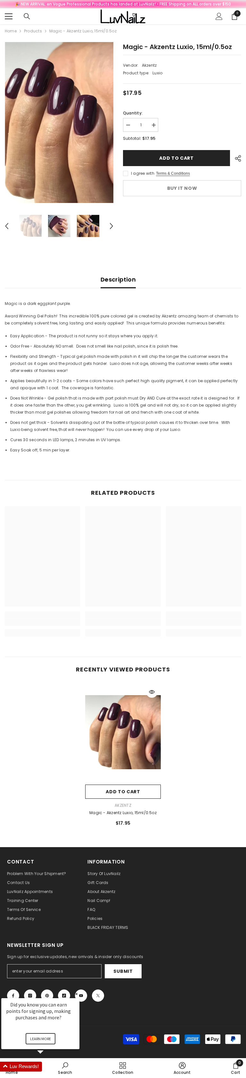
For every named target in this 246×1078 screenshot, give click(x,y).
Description (118, 279)
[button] (7, 226)
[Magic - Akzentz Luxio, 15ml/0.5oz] (123, 732)
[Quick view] (152, 692)
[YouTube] (81, 996)
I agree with (142, 173)
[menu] (8, 16)
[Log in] (219, 16)
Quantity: (133, 113)
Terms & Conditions (173, 173)
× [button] (76, 994)
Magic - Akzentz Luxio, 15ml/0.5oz (123, 812)
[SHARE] (235, 158)
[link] (42, 622)
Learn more (40, 1038)
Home (11, 31)
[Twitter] (98, 996)
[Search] (27, 16)
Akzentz (149, 65)
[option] (59, 122)
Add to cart (175, 158)
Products (33, 31)
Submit (123, 971)
